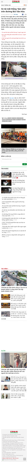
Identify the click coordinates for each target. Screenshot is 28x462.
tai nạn (12, 98)
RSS (26, 5)
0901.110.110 (15, 458)
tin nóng (9, 118)
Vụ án (3, 350)
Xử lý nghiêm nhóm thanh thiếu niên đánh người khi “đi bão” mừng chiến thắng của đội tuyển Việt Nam (18, 388)
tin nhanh (14, 118)
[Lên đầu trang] (24, 459)
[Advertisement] (14, 253)
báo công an (5, 121)
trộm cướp (18, 119)
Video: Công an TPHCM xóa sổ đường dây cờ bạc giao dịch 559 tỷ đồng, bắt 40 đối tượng (13, 151)
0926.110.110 (9, 458)
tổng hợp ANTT (9, 119)
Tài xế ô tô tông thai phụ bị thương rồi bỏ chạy (18, 182)
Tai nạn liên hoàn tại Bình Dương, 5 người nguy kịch (14, 32)
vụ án (14, 119)
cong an (23, 119)
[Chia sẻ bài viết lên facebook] (22, 14)
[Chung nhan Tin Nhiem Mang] (9, 459)
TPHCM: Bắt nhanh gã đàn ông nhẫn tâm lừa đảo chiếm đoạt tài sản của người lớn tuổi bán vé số (13, 371)
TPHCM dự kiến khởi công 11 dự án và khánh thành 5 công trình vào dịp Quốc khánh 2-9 (14, 289)
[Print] (26, 14)
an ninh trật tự (20, 118)
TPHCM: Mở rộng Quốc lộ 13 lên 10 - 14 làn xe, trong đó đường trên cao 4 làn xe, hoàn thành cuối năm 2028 (14, 315)
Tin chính (4, 268)
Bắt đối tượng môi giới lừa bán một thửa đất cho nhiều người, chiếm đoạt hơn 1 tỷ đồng (19, 379)
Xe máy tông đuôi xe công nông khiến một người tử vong (18, 190)
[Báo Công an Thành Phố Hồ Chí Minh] (16, 1)
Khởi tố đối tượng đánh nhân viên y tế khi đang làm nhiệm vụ (17, 395)
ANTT (3, 119)
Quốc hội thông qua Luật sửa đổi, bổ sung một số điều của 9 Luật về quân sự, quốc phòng (18, 297)
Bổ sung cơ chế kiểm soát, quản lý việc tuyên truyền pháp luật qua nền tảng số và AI (19, 306)
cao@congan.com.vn (9, 454)
